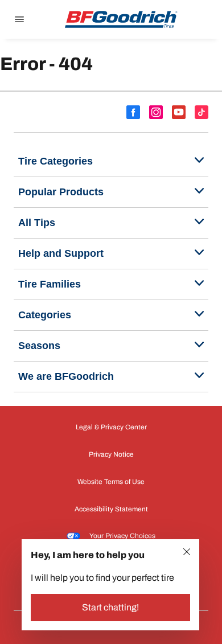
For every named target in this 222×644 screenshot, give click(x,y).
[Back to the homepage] (121, 19)
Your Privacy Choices (122, 536)
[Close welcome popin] (186, 551)
